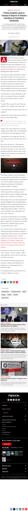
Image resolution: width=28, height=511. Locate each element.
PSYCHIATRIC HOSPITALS (15, 291)
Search (3, 430)
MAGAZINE (5, 447)
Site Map (4, 428)
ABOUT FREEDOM (6, 422)
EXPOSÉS (6, 4)
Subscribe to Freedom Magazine (9, 426)
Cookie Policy (25, 477)
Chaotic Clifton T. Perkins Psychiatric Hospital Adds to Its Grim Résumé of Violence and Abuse (13, 351)
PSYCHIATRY (15, 294)
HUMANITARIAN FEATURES (9, 419)
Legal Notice (16, 478)
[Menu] (25, 5)
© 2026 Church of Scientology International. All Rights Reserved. (11, 476)
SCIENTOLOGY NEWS (7, 416)
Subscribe (7, 444)
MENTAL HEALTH (14, 10)
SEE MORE (8, 459)
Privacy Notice (20, 477)
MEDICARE (3, 294)
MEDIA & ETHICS (14, 4)
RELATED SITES (6, 466)
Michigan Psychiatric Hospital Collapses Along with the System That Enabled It (13, 325)
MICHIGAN (9, 294)
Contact (4, 424)
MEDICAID (24, 291)
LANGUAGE (5, 471)
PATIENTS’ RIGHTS (5, 297)
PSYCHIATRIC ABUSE (5, 291)
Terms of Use (12, 478)
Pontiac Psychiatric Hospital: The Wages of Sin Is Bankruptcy (14, 379)
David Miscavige (5, 434)
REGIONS (4, 468)
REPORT (5, 412)
